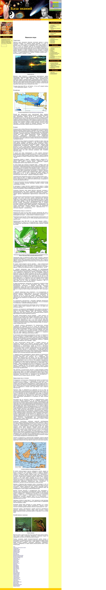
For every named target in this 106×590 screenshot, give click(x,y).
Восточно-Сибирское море (18, 557)
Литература (25, 19)
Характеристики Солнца (55, 53)
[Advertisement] (30, 28)
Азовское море (16, 548)
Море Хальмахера (16, 572)
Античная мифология (54, 62)
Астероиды (53, 55)
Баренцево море (16, 552)
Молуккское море (16, 563)
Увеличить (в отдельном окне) (37, 112)
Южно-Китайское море (17, 581)
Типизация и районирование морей (19, 547)
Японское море (16, 583)
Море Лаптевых (16, 568)
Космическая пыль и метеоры (56, 56)
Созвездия (53, 51)
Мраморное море (16, 573)
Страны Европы (53, 26)
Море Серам (15, 570)
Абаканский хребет (54, 73)
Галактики (52, 49)
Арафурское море (16, 551)
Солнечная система (54, 54)
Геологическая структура (55, 24)
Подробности (17, 19)
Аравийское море (16, 550)
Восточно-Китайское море (18, 556)
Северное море (16, 576)
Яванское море (16, 582)
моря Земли (20, 584)
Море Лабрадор (16, 567)
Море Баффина (16, 565)
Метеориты (53, 57)
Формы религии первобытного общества (55, 66)
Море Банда (15, 564)
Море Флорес (15, 571)
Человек (52, 34)
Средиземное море (16, 577)
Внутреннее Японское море (18, 555)
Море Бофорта (16, 566)
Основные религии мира (55, 67)
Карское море (15, 560)
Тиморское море (16, 578)
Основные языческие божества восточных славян (56, 64)
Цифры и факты (8, 19)
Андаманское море (16, 549)
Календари (53, 40)
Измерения (53, 38)
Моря (14, 546)
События (38, 19)
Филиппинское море (16, 579)
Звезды (52, 50)
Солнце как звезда (54, 52)
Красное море (15, 562)
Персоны (32, 19)
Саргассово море (16, 575)
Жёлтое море (15, 558)
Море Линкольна (16, 569)
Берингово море (16, 554)
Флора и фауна (53, 33)
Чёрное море (15, 580)
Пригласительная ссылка (5, 40)
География (53, 25)
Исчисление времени (54, 39)
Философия (53, 42)
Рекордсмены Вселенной (55, 58)
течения (18, 586)
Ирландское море (16, 559)
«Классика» (9, 39)
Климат (52, 27)
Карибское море (16, 561)
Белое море (15, 553)
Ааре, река (52, 72)
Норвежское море (16, 574)
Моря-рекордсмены (16, 585)
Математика (53, 41)
